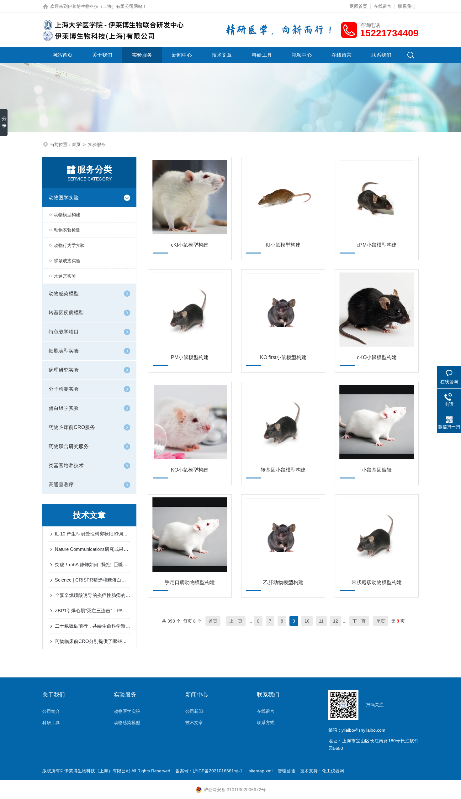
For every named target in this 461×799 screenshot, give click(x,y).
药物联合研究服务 (69, 446)
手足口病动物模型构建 (190, 582)
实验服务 (142, 55)
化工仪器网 (333, 770)
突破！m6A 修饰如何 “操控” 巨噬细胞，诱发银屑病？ (92, 564)
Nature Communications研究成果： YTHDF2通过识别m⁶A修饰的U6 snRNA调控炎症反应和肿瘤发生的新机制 (92, 549)
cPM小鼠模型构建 (377, 245)
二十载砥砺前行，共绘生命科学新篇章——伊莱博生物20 (92, 626)
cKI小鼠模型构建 (189, 245)
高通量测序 (61, 484)
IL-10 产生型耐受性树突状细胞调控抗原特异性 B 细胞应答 (92, 533)
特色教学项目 (64, 331)
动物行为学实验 (69, 245)
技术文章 (222, 55)
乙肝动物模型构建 (283, 582)
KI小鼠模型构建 (283, 245)
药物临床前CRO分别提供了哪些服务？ (92, 641)
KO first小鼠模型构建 (283, 357)
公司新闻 (194, 711)
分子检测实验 (64, 389)
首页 (76, 144)
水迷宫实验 (65, 276)
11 (321, 621)
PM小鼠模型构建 (190, 357)
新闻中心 (182, 55)
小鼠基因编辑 (377, 470)
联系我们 (407, 6)
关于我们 (102, 55)
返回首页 (358, 6)
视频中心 (302, 55)
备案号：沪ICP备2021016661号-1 (209, 770)
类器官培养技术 (66, 465)
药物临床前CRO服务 (72, 427)
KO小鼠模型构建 (189, 470)
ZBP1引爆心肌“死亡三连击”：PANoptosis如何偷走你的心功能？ (92, 610)
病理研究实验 (64, 370)
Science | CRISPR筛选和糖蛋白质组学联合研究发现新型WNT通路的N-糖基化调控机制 (92, 579)
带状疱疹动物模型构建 (377, 582)
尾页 (380, 621)
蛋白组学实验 (64, 408)
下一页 (359, 621)
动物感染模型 (64, 293)
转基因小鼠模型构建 (283, 470)
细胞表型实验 (64, 350)
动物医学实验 (64, 197)
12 (335, 621)
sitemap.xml (261, 770)
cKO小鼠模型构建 (377, 357)
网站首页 (62, 55)
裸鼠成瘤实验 (67, 260)
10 (307, 621)
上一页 (235, 621)
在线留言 (382, 6)
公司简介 (51, 711)
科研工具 (262, 55)
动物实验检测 (67, 229)
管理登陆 (286, 770)
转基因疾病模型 (66, 312)
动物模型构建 (67, 214)
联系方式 (265, 722)
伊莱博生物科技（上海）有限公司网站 (105, 6)
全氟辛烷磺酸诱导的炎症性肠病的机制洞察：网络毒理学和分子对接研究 (92, 595)
